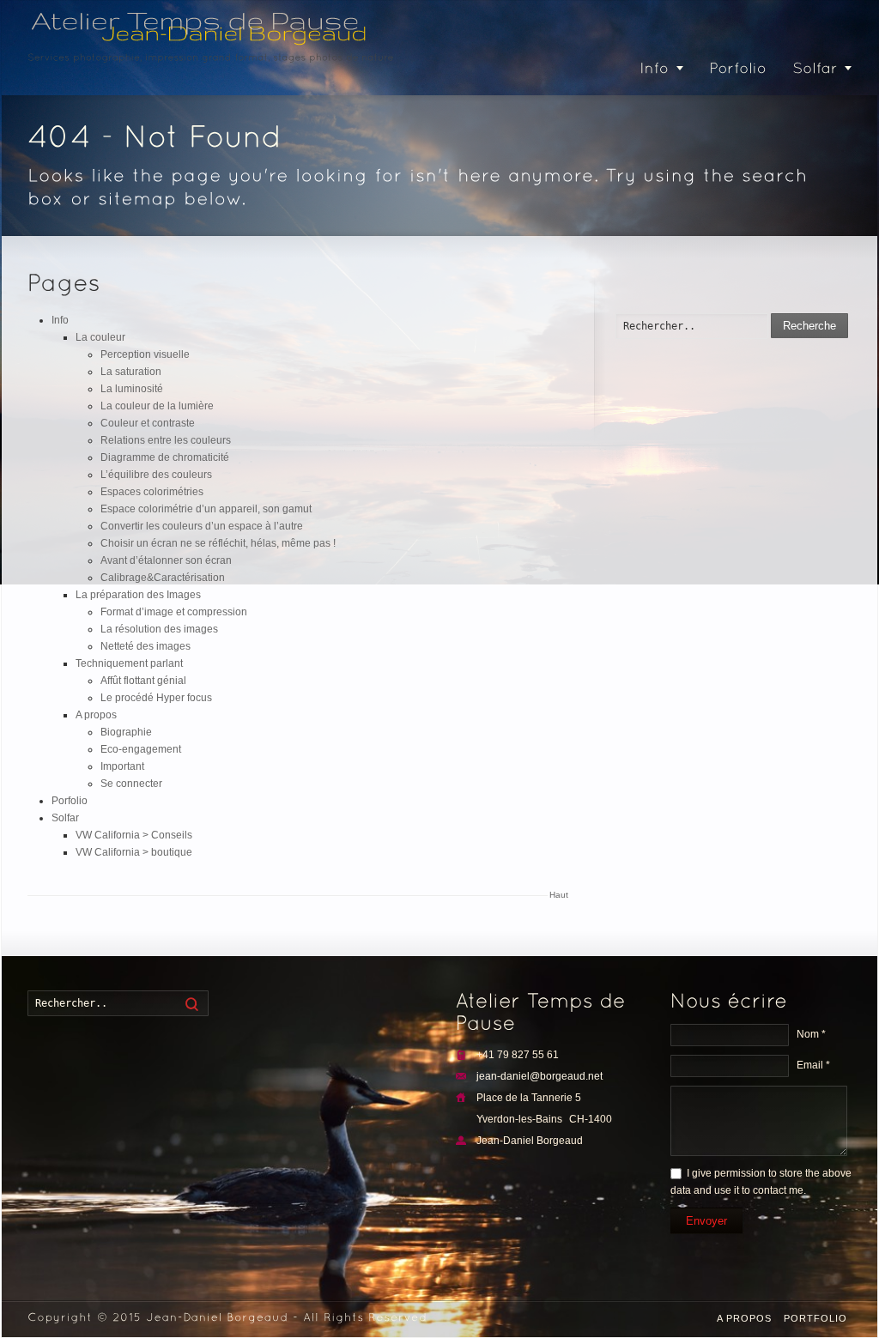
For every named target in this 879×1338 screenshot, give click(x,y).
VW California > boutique (134, 852)
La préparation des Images (138, 595)
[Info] (661, 69)
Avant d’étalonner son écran (166, 560)
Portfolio (815, 1318)
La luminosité (131, 389)
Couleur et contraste (147, 423)
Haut (558, 894)
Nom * (811, 1034)
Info (60, 320)
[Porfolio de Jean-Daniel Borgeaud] (737, 69)
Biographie (126, 732)
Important (122, 766)
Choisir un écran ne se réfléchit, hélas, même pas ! (218, 543)
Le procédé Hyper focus (156, 698)
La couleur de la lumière (157, 406)
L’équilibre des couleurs (156, 475)
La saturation (130, 372)
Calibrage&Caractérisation (162, 578)
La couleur (100, 337)
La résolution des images (159, 629)
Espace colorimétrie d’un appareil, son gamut (206, 509)
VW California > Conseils (134, 835)
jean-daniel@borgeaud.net (539, 1076)
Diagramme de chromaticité (164, 457)
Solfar (65, 818)
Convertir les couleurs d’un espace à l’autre (201, 526)
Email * (813, 1065)
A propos (96, 715)
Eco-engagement (140, 749)
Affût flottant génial (143, 681)
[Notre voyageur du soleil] (822, 69)
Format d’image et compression (173, 612)
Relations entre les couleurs (165, 440)
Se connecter (131, 784)
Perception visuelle (145, 354)
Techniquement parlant (129, 663)
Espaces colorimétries (151, 492)
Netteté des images (145, 646)
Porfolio (70, 801)
